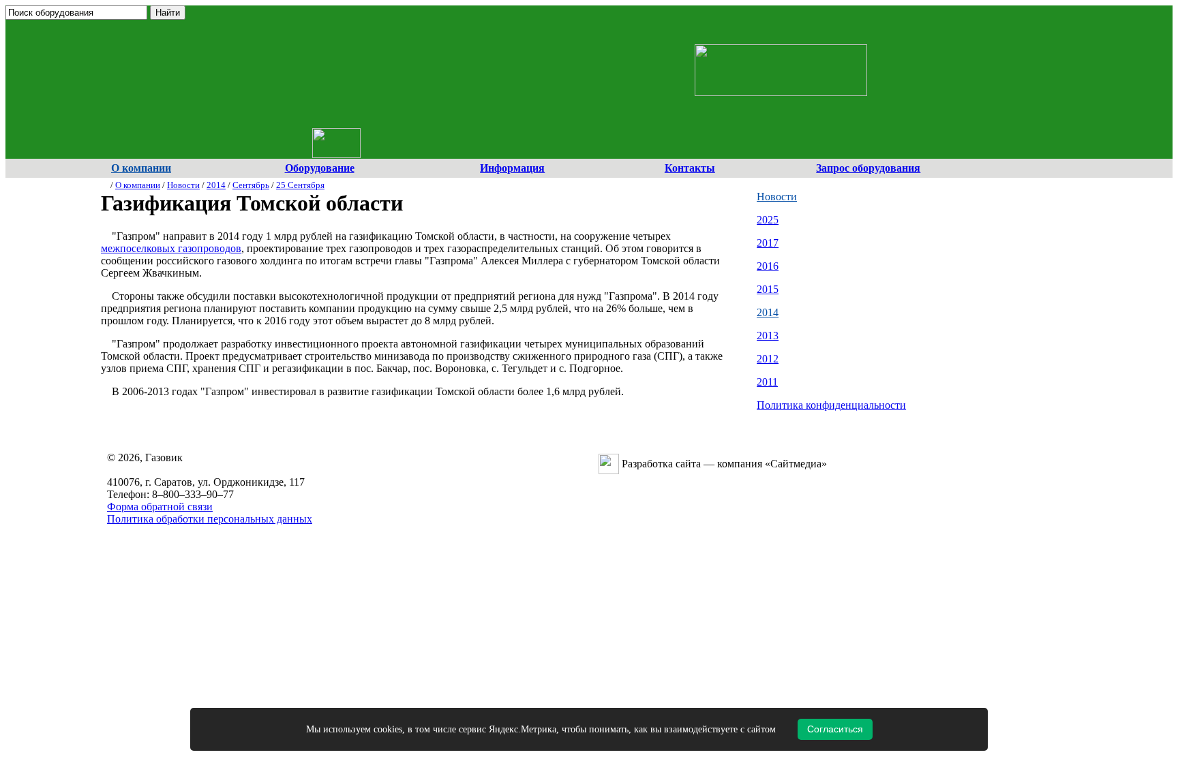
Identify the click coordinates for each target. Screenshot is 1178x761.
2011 (767, 382)
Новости (183, 185)
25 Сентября (300, 185)
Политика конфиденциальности (831, 405)
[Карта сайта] (333, 38)
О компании (137, 185)
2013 (768, 335)
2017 (768, 243)
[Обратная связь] (350, 38)
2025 (768, 220)
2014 (216, 185)
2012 (768, 358)
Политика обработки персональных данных (209, 519)
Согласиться (835, 729)
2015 (768, 289)
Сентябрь (250, 185)
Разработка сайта (661, 463)
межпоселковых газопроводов (171, 248)
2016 (768, 266)
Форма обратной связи (160, 506)
